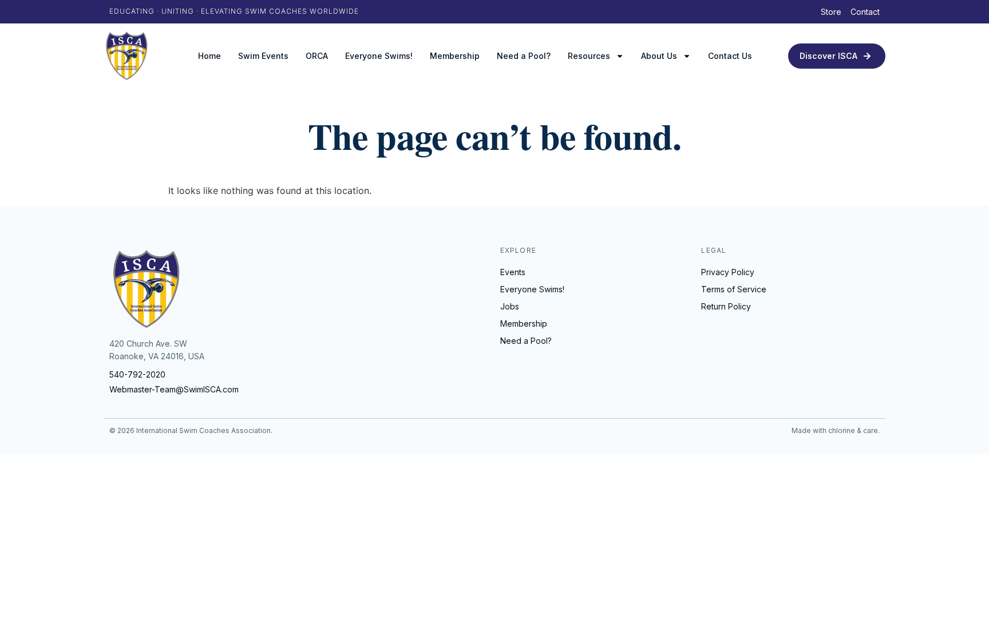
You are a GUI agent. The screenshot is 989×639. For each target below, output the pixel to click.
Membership (455, 56)
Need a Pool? (524, 56)
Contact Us (730, 56)
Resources (589, 56)
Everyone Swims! (379, 56)
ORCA (317, 56)
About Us (659, 56)
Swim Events (263, 56)
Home (209, 56)
